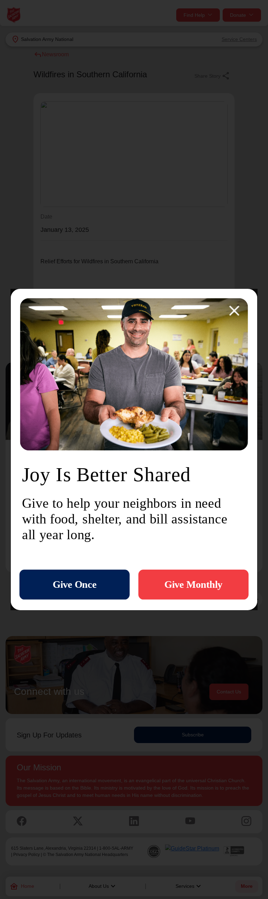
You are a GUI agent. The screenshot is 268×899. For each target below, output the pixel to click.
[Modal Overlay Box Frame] (134, 449)
